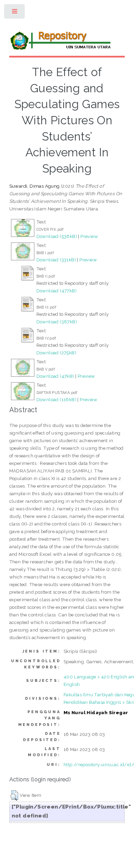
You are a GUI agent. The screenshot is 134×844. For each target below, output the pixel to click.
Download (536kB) (56, 236)
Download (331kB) (56, 259)
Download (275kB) (56, 352)
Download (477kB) (56, 290)
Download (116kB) (56, 399)
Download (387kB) (56, 321)
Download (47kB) (55, 376)
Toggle (15, 13)
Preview (89, 236)
